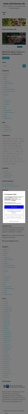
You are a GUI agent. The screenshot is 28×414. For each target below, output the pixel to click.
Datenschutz (11, 221)
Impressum (17, 221)
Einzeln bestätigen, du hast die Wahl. (14, 217)
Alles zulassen (14, 207)
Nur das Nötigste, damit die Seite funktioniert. (14, 212)
